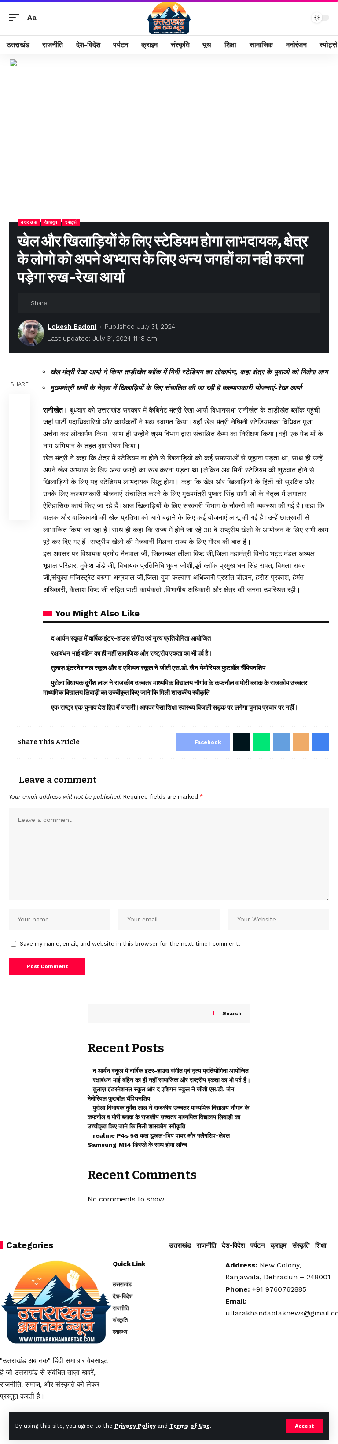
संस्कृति (300, 1245)
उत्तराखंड (29, 222)
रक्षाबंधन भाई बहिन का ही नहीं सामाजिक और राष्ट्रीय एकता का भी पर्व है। (132, 653)
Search (232, 1013)
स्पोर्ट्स (71, 222)
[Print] (97, 303)
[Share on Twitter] (70, 303)
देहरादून (51, 222)
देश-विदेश (233, 1245)
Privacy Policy (135, 1425)
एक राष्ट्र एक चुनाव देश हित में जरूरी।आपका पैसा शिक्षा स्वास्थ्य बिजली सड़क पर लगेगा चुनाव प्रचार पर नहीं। (174, 707)
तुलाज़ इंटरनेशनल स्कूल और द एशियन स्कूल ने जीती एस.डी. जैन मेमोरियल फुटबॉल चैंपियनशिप (158, 668)
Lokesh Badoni (72, 327)
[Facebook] (4, 1415)
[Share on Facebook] (56, 303)
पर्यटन (257, 1245)
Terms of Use (189, 1425)
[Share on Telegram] (19, 467)
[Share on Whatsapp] (19, 446)
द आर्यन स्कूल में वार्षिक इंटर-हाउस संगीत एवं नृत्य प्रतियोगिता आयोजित (131, 638)
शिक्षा (320, 1245)
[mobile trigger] (16, 17)
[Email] (83, 303)
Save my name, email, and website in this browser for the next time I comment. (130, 943)
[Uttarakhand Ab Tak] (169, 17)
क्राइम (279, 1245)
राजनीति (206, 1245)
